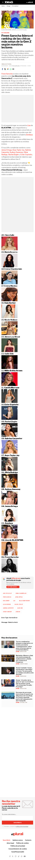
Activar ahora (12, 587)
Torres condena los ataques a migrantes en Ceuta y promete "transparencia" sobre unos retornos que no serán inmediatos (24, 646)
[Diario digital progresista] (17, 834)
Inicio (3, 6)
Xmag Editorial (6, 64)
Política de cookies (22, 843)
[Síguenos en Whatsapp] (21, 856)
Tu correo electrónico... (9, 814)
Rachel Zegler (13, 154)
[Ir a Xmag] (9, 2)
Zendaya (29, 135)
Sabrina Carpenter (8, 608)
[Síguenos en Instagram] (15, 856)
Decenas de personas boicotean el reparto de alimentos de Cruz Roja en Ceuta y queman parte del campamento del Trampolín (24, 697)
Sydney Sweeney (16, 152)
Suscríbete (6, 840)
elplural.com (23, 702)
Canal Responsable (17, 852)
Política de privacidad (18, 846)
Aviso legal (10, 843)
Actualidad (5, 32)
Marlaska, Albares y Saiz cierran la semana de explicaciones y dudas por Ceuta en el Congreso (24, 659)
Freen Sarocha (7, 74)
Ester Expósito (26, 154)
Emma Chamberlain (21, 593)
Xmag (8, 6)
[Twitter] (5, 69)
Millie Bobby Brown (24, 600)
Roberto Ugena (23, 664)
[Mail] (13, 69)
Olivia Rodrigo (7, 604)
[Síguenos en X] (12, 856)
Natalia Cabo (23, 651)
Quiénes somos (18, 840)
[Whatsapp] (11, 69)
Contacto (28, 840)
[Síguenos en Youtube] (25, 856)
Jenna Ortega (6, 150)
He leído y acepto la (16, 826)
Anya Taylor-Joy (18, 150)
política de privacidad (22, 826)
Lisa (29, 125)
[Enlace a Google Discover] (8, 69)
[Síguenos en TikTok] (19, 856)
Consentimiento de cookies (17, 849)
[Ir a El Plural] (29, 2)
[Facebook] (2, 69)
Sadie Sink (20, 608)
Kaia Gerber (6, 600)
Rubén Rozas (23, 676)
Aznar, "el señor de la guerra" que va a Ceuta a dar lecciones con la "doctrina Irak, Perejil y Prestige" (24, 683)
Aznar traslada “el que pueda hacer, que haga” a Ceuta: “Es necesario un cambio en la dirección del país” (25, 671)
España (18, 651)
